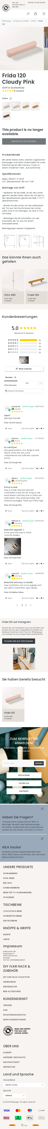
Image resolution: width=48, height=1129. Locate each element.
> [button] (31, 605)
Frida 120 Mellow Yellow (13, 592)
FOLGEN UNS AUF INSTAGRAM (18, 641)
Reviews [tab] (9, 377)
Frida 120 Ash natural (12, 422)
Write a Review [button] (25, 369)
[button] (37, 428)
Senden (38, 763)
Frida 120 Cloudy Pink (13, 462)
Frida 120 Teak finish (12, 557)
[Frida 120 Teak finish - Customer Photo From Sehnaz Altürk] (24, 360)
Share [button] (9, 428)
